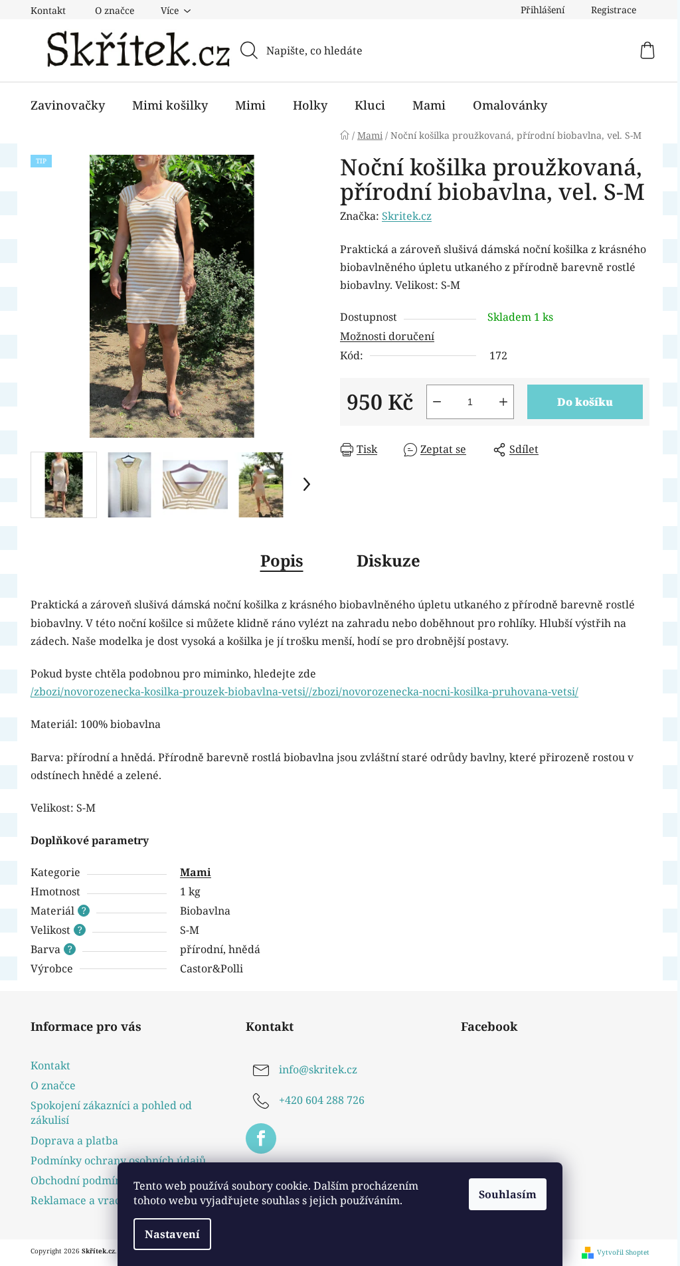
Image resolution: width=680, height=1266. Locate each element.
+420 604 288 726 (322, 1100)
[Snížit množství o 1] (437, 401)
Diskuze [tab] (388, 560)
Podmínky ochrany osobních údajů (118, 1160)
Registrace (613, 9)
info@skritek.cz (318, 1069)
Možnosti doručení (387, 336)
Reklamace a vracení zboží (98, 1200)
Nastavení (172, 1234)
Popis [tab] (281, 560)
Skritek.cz (407, 216)
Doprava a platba (74, 1140)
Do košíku (585, 402)
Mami (195, 872)
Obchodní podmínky (82, 1180)
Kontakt (48, 10)
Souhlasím (508, 1194)
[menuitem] (67, 105)
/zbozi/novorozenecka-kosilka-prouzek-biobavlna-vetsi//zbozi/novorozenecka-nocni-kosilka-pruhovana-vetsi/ (304, 691)
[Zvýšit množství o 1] (503, 401)
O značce (114, 10)
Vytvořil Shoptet (623, 1252)
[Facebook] (261, 1138)
